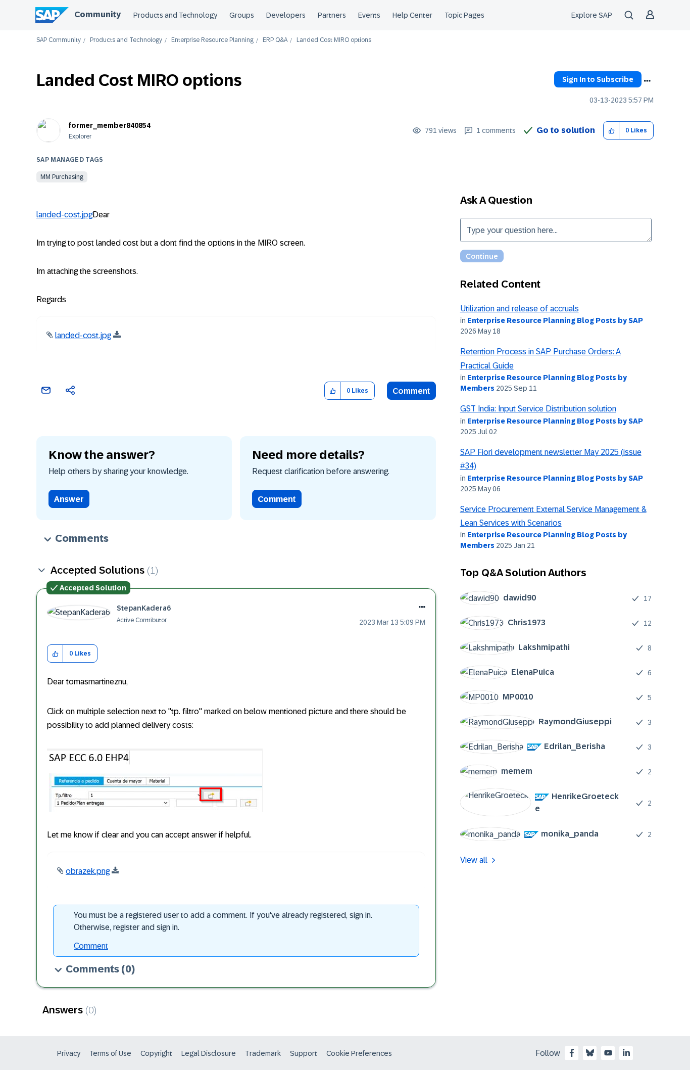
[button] (611, 130)
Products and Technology (175, 15)
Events (369, 15)
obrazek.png (88, 871)
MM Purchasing (61, 176)
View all (473, 860)
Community (97, 14)
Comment (411, 391)
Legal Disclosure (208, 1053)
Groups (241, 15)
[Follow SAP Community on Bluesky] (590, 1053)
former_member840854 (110, 125)
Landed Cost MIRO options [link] (334, 40)
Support (303, 1053)
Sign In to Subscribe (597, 79)
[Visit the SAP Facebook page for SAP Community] (572, 1053)
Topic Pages (464, 15)
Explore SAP (591, 15)
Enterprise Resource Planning (212, 40)
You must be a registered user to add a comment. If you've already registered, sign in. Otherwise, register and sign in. (223, 921)
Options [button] (647, 81)
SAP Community (58, 40)
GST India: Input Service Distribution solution (538, 408)
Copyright (156, 1053)
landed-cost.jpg (64, 214)
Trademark (263, 1053)
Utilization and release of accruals (519, 308)
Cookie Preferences (359, 1053)
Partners (332, 15)
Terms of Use (110, 1053)
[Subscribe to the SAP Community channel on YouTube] (608, 1053)
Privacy (68, 1053)
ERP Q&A (275, 40)
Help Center (412, 15)
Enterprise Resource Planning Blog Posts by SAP (555, 320)
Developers (286, 15)
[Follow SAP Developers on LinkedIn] (626, 1053)
